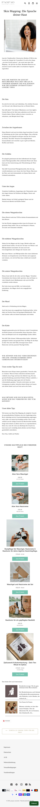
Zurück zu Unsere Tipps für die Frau (21, 731)
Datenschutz (7, 752)
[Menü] (37, 3)
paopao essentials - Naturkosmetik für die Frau (22, 800)
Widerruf (34, 803)
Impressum (7, 747)
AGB (5, 757)
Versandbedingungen (10, 767)
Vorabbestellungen (9, 772)
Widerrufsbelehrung (9, 762)
